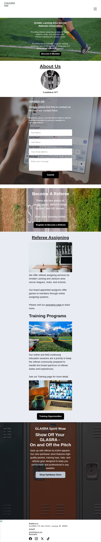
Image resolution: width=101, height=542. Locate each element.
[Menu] (95, 9)
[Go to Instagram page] (36, 538)
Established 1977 (50, 92)
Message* (33, 156)
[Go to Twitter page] (42, 538)
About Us (50, 66)
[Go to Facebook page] (30, 538)
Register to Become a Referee (51, 225)
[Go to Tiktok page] (48, 538)
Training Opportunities (50, 416)
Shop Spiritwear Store (50, 475)
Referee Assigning (50, 237)
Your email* (34, 147)
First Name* (34, 128)
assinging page (54, 305)
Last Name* (34, 137)
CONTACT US (36, 101)
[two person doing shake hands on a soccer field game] (51, 80)
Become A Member (50, 54)
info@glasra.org (35, 532)
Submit (50, 175)
